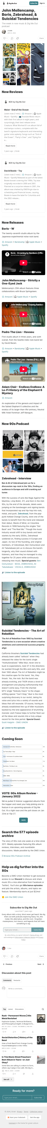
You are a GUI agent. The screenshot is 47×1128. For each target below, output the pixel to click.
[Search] (43, 1009)
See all (6, 1079)
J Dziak (9, 30)
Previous (9, 964)
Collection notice (36, 1111)
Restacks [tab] (17, 980)
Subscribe (33, 3)
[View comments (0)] (12, 38)
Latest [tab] (10, 1009)
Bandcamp (19, 242)
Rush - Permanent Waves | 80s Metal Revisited (16, 1017)
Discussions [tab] (19, 1009)
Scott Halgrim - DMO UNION (15, 722)
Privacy (19, 1111)
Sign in (42, 3)
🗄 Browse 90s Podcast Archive (16, 856)
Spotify (5, 245)
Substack (12, 1123)
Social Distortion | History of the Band (17, 1038)
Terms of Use (34, 935)
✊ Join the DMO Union (12, 897)
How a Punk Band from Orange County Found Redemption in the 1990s (17, 1044)
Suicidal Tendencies (30, 653)
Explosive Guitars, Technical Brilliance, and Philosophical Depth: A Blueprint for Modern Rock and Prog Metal (18, 1022)
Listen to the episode (15, 572)
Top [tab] (4, 1009)
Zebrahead (23, 513)
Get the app (34, 1117)
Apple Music (34, 242)
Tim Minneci (22, 1026)
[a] (41, 1018)
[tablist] (12, 980)
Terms (26, 1111)
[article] (23, 1023)
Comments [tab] (7, 980)
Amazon (8, 242)
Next (39, 964)
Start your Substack (17, 1117)
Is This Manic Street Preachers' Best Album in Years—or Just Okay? (16, 1060)
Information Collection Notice (25, 937)
